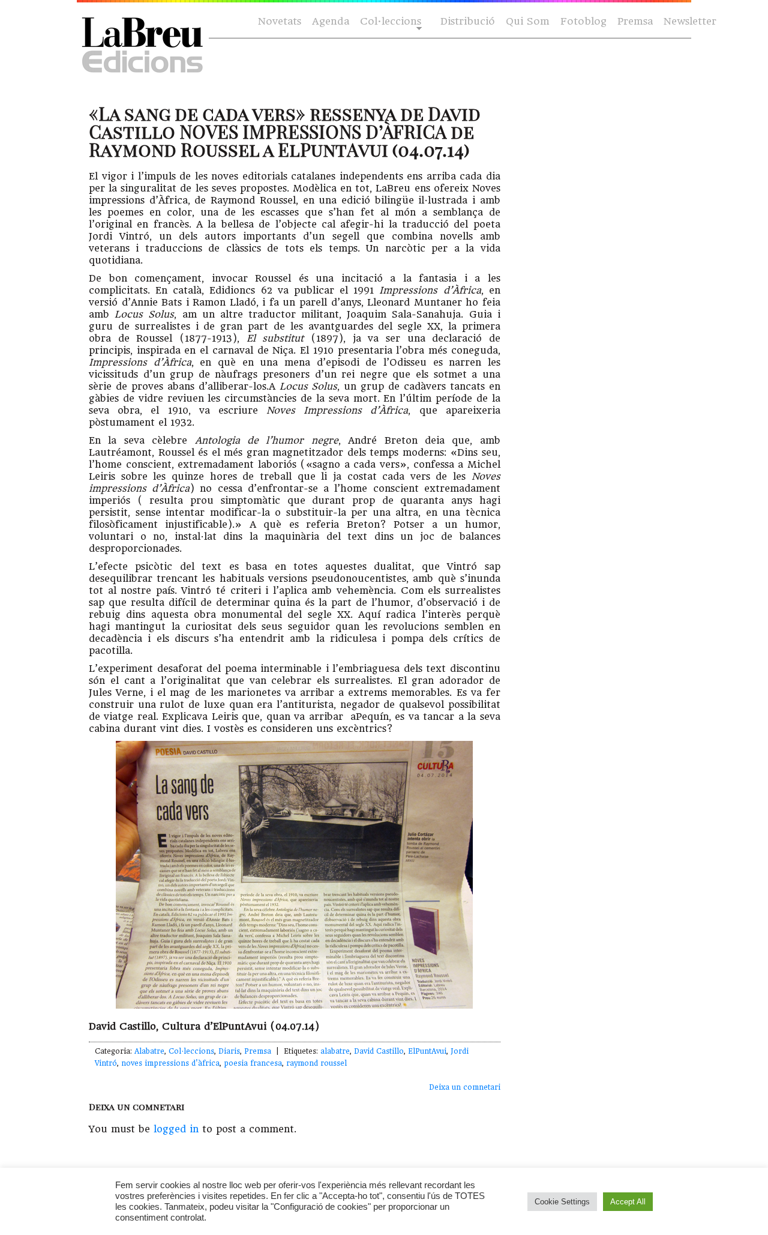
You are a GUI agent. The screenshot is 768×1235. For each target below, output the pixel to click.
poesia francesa (253, 1063)
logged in (176, 1129)
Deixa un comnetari (464, 1087)
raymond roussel (316, 1063)
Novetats (279, 21)
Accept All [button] (628, 1201)
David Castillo (379, 1051)
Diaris (229, 1051)
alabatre (335, 1051)
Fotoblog (583, 21)
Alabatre (149, 1051)
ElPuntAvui (427, 1051)
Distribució (467, 21)
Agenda (330, 21)
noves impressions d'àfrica (170, 1063)
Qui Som (528, 21)
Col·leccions (389, 22)
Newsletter (690, 21)
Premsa (635, 21)
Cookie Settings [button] (562, 1201)
